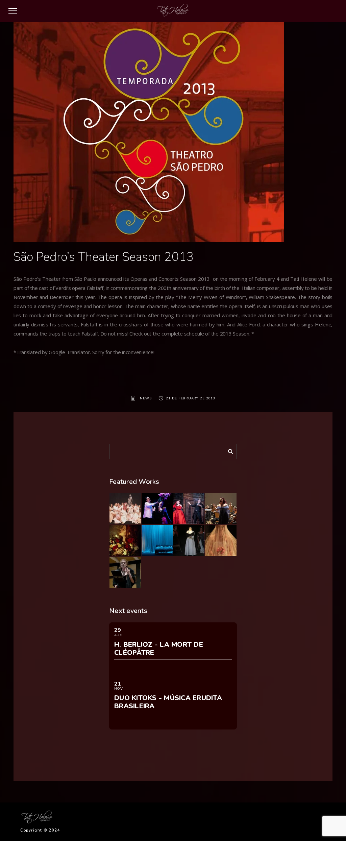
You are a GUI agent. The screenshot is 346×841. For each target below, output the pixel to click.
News (145, 398)
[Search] (228, 450)
